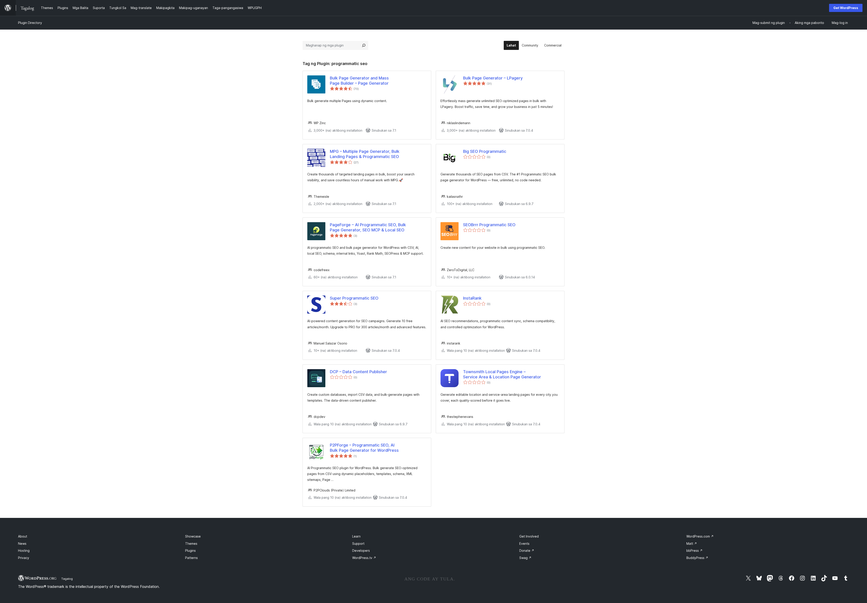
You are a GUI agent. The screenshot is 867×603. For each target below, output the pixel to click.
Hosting (24, 550)
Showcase (193, 536)
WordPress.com (700, 536)
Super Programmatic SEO (354, 298)
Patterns (191, 558)
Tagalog (67, 578)
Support (358, 543)
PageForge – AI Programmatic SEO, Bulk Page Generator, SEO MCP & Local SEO (368, 227)
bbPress (694, 550)
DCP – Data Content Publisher (358, 371)
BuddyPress (697, 558)
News (22, 543)
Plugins (190, 550)
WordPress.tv (364, 558)
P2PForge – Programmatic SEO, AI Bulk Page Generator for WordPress (364, 448)
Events (524, 543)
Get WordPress (845, 8)
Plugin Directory (30, 23)
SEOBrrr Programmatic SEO (489, 224)
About (22, 536)
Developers (361, 550)
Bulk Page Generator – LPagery (493, 78)
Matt (691, 543)
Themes (191, 543)
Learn (356, 536)
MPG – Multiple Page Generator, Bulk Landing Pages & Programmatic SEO (364, 154)
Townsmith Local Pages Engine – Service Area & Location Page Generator (502, 374)
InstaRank (472, 298)
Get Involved (529, 536)
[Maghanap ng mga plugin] (363, 45)
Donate (526, 550)
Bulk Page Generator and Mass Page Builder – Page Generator (359, 81)
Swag (525, 558)
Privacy (23, 558)
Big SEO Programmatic (484, 151)
